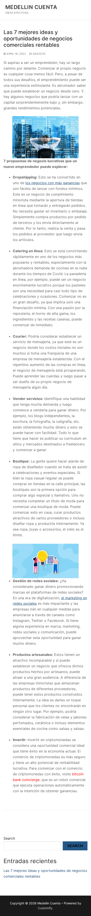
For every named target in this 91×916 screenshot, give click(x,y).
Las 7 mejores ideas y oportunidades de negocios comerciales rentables (38, 38)
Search (9, 838)
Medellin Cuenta (31, 7)
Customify (45, 908)
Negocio (39, 53)
